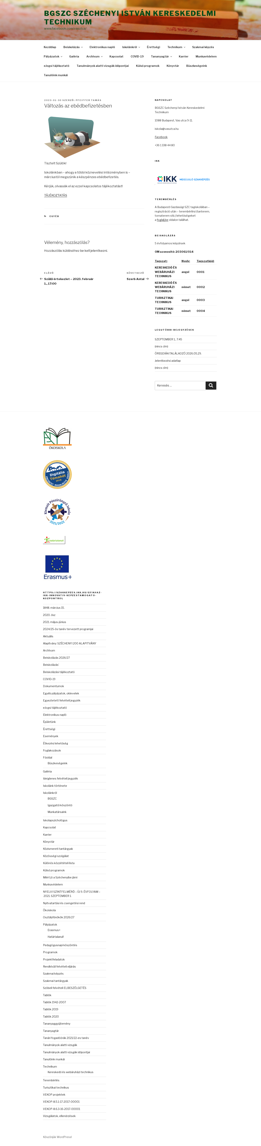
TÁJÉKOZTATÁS (55, 195)
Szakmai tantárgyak (55, 980)
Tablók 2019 (50, 1009)
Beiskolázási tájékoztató (59, 672)
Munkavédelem (206, 56)
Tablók (47, 995)
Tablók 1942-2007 (54, 1002)
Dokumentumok (53, 686)
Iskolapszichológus (55, 820)
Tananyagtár (160, 56)
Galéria (74, 56)
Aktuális (48, 636)
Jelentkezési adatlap (168, 360)
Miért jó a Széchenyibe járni (60, 877)
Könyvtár (173, 65)
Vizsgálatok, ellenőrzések (59, 1116)
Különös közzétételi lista (59, 863)
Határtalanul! (56, 936)
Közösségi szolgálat (56, 856)
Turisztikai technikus (56, 1087)
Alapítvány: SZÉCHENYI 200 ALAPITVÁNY (69, 643)
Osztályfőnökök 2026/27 (58, 917)
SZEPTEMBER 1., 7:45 (168, 339)
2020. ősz (49, 615)
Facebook (161, 137)
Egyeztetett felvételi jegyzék (61, 700)
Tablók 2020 (51, 1016)
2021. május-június (54, 622)
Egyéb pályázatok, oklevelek (61, 693)
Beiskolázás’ (51, 664)
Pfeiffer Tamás (88, 100)
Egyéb (54, 216)
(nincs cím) (161, 346)
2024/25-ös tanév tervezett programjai (68, 629)
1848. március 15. (54, 607)
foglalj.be (162, 219)
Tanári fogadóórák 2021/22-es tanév (66, 1037)
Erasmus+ (54, 930)
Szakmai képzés (203, 47)
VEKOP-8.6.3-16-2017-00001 (61, 1108)
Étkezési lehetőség (55, 743)
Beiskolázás (71, 47)
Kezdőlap (50, 47)
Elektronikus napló (102, 47)
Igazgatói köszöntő (60, 805)
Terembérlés (51, 1080)
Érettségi (153, 47)
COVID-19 (137, 56)
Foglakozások (52, 750)
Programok (50, 952)
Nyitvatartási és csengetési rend (64, 903)
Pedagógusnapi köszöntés (60, 945)
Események (50, 736)
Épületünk (49, 721)
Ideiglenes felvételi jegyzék (60, 778)
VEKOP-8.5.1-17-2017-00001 (61, 1101)
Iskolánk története (55, 785)
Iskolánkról (129, 47)
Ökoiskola (49, 910)
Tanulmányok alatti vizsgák (60, 1045)
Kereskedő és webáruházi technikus (70, 1072)
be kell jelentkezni (93, 251)
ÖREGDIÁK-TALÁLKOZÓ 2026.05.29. (178, 353)
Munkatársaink (57, 811)
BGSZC (52, 798)
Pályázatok (51, 56)
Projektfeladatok (54, 959)
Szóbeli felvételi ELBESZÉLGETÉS (64, 987)
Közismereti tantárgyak (58, 848)
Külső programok (147, 65)
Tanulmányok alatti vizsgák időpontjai (103, 65)
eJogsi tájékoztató (56, 65)
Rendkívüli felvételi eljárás (59, 966)
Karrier (183, 56)
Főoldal (47, 757)
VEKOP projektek (54, 1094)
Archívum (93, 56)
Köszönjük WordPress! (57, 1137)
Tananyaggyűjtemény (56, 1023)
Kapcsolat (116, 56)
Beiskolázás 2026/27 (56, 657)
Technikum (174, 47)
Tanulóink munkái (56, 75)
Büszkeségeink (196, 65)
